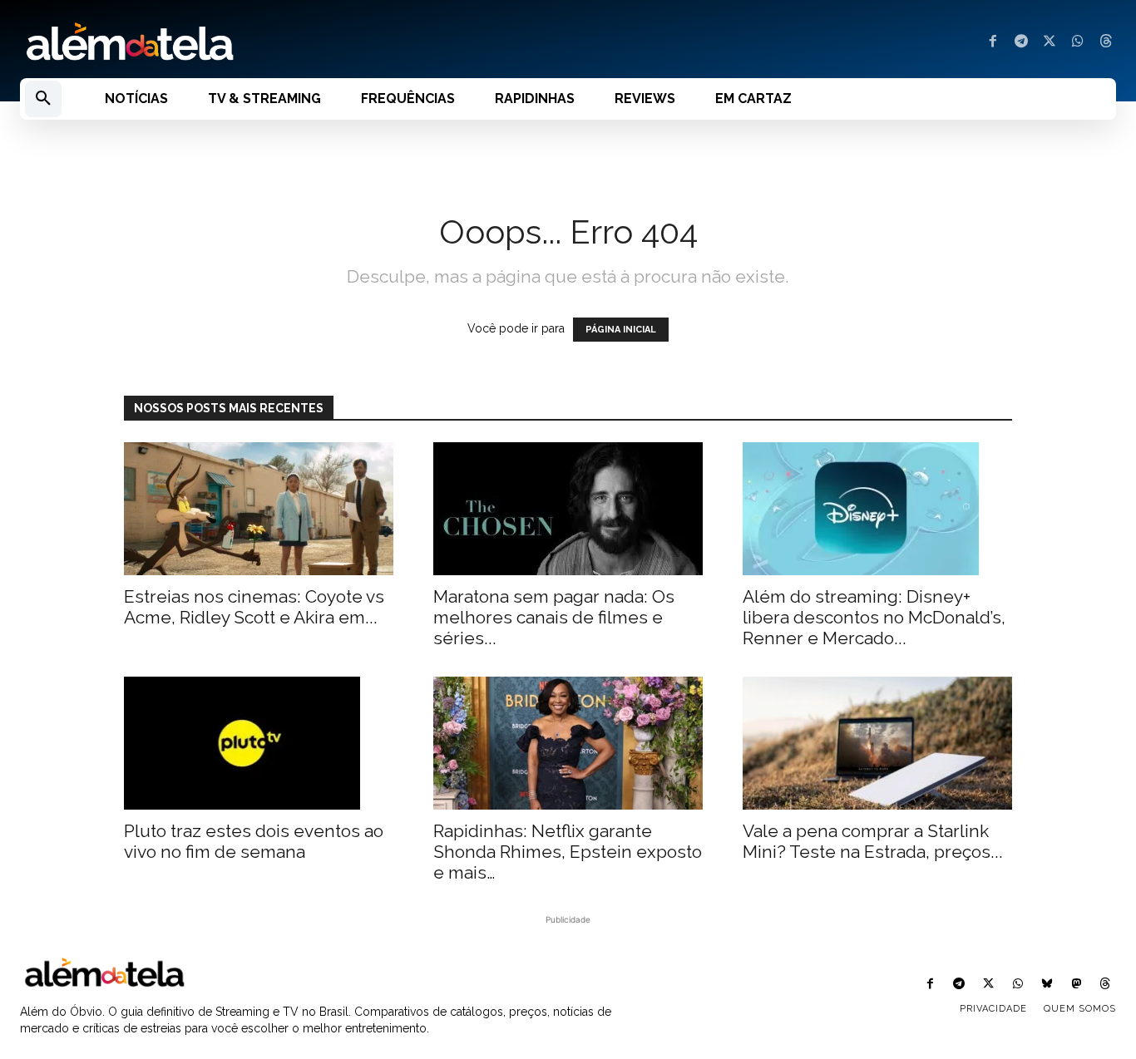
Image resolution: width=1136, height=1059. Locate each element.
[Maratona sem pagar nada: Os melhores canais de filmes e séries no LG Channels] (568, 508)
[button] (43, 99)
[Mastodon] (1076, 984)
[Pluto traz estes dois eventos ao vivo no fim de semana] (258, 743)
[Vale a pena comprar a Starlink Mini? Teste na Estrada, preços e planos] (877, 743)
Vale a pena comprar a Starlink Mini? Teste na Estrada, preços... (873, 841)
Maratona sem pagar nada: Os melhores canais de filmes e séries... (553, 617)
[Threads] (1106, 42)
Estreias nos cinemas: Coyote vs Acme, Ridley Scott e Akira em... (254, 607)
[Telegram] (1021, 42)
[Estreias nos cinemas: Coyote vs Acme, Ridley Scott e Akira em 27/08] (258, 508)
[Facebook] (993, 42)
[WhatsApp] (1078, 42)
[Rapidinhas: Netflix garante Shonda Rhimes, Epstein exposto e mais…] (568, 743)
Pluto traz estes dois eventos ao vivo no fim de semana (253, 841)
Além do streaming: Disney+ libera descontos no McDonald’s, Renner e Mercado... (874, 617)
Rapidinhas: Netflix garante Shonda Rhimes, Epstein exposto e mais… (567, 851)
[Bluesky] (1046, 984)
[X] (1049, 42)
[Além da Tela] (284, 42)
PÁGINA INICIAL (620, 329)
